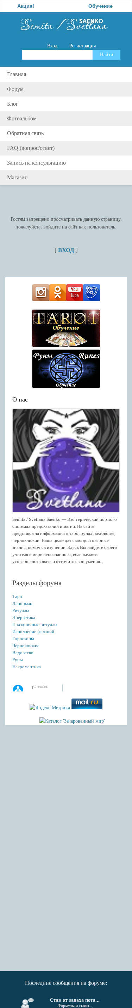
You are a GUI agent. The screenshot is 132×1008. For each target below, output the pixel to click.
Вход (52, 45)
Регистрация (82, 45)
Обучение (94, 6)
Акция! (19, 6)
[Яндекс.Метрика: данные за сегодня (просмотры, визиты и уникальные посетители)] (50, 708)
